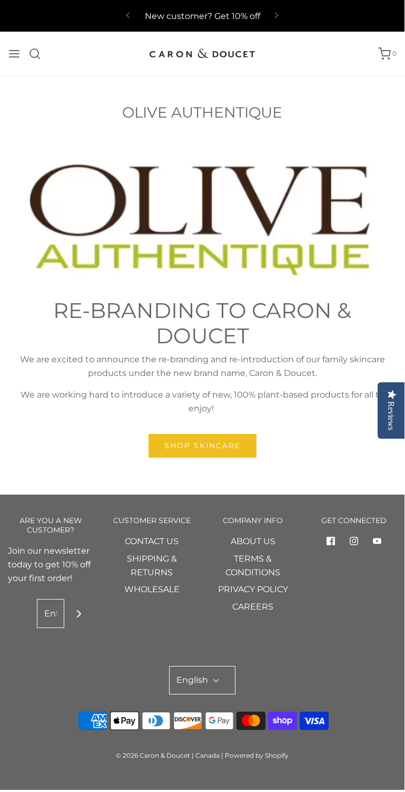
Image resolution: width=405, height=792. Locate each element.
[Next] (276, 15)
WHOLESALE (152, 589)
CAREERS (252, 607)
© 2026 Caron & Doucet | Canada (168, 755)
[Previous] (128, 15)
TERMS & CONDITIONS (252, 565)
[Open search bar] (38, 54)
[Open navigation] (14, 54)
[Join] (78, 613)
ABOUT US (253, 541)
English (193, 680)
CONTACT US (152, 541)
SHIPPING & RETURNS (152, 565)
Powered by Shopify (257, 755)
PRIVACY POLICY (253, 589)
